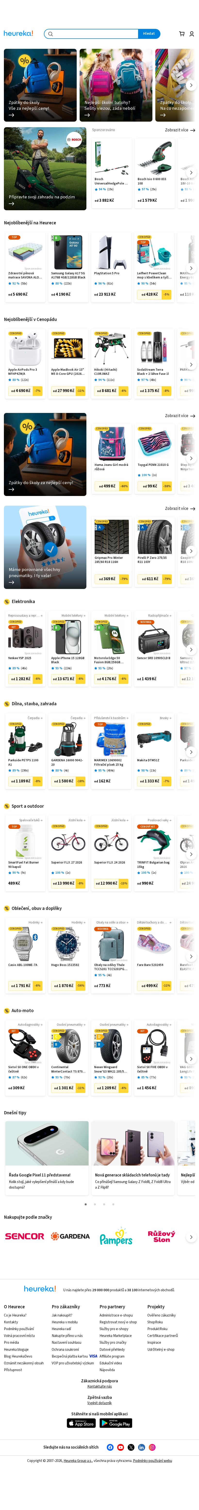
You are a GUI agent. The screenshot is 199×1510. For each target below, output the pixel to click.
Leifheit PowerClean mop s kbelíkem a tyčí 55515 (152, 275)
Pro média (11, 1342)
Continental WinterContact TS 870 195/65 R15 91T (67, 1069)
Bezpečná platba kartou (70, 1356)
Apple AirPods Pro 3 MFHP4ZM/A (22, 372)
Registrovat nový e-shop (118, 1322)
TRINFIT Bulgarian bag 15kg (153, 865)
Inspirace (154, 1342)
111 (111, 380)
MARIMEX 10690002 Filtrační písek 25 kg (108, 762)
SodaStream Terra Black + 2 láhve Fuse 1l (153, 372)
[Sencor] (24, 1236)
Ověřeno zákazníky (161, 1315)
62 (24, 1077)
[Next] (191, 85)
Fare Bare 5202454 (150, 965)
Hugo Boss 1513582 (65, 965)
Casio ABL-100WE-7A (22, 965)
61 (110, 284)
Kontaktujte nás (99, 1386)
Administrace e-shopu (116, 1315)
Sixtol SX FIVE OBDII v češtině (152, 1069)
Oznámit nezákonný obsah (24, 1363)
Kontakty (11, 1322)
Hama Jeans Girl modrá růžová (111, 467)
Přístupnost (13, 1370)
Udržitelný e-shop (160, 1349)
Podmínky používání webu (152, 1460)
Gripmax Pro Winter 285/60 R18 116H (109, 560)
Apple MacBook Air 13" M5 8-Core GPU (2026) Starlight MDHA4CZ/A (67, 372)
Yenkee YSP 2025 (19, 658)
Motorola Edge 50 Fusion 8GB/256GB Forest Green (107, 660)
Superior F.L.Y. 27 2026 (66, 863)
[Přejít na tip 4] (113, 1204)
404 (111, 771)
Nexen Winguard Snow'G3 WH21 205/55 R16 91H (110, 1069)
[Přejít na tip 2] (95, 1204)
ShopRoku (155, 1322)
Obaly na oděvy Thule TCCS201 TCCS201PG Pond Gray (109, 967)
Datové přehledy (112, 1349)
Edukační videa (111, 1363)
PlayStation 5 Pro (106, 273)
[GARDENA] (70, 1236)
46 (24, 668)
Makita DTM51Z (148, 760)
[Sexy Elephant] (161, 1236)
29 (153, 189)
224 (68, 668)
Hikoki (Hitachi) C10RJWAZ (105, 372)
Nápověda (107, 1370)
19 (110, 189)
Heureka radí (61, 1329)
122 (25, 380)
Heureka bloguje (16, 1349)
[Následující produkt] (191, 172)
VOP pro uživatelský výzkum (73, 1363)
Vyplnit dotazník (99, 1403)
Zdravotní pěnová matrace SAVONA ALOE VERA (24, 275)
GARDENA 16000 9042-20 (67, 762)
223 (68, 284)
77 (153, 1077)
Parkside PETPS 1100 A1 (23, 762)
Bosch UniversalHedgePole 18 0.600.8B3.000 (111, 181)
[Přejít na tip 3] (104, 1204)
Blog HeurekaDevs (18, 1356)
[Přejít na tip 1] (85, 1204)
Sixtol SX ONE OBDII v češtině (23, 1069)
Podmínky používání (19, 1329)
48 (153, 380)
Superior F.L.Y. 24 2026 (109, 863)
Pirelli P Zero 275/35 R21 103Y (152, 560)
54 (153, 284)
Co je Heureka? (15, 1315)
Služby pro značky (113, 1342)
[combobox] (91, 34)
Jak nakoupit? (62, 1315)
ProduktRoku (157, 1329)
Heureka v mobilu (65, 1322)
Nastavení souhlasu (66, 1342)
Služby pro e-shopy (114, 1329)
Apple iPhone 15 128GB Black (67, 660)
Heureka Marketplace (116, 1335)
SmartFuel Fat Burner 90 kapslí (23, 865)
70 (67, 1077)
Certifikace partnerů (162, 1335)
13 (153, 771)
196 (25, 771)
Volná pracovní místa (19, 1335)
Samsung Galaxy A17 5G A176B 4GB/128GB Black (68, 275)
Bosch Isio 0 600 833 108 (152, 181)
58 (24, 284)
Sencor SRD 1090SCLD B (153, 658)
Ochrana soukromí (65, 1349)
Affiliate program (112, 1356)
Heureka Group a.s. (78, 1460)
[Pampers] (116, 1236)
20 (110, 668)
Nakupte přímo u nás (67, 1335)
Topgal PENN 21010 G (153, 465)
